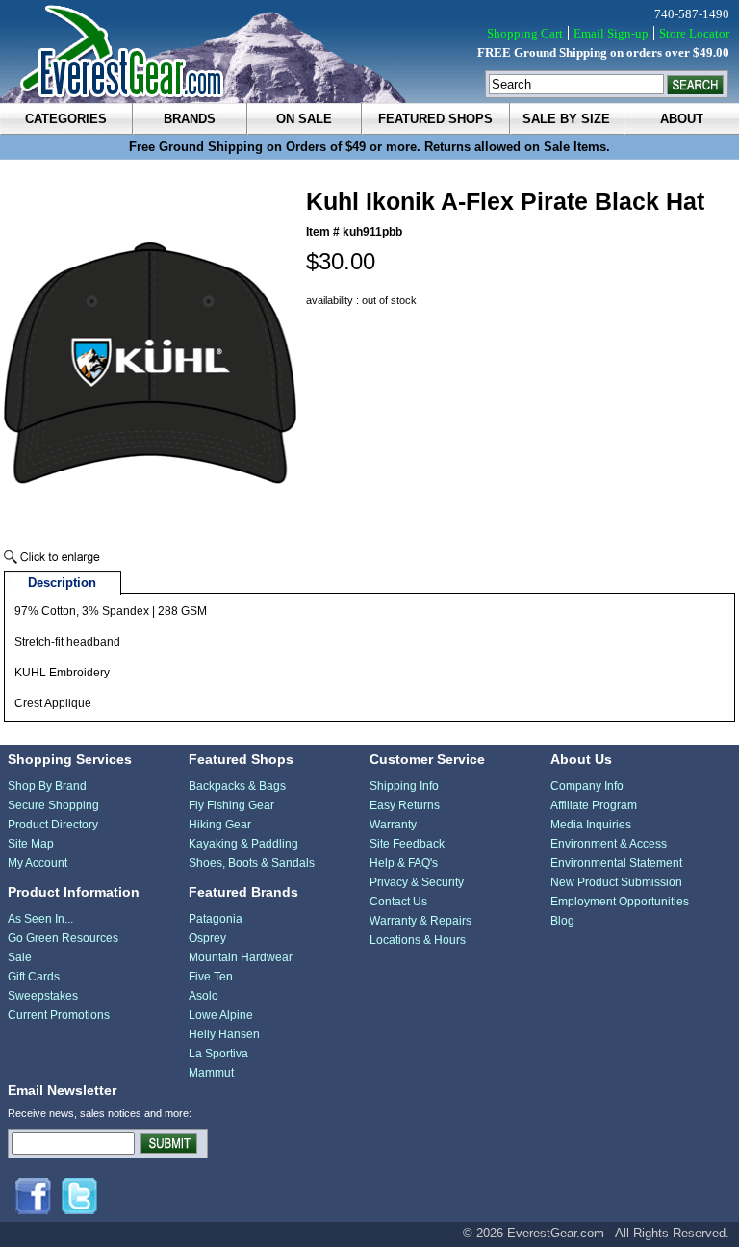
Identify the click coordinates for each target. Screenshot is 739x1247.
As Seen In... (40, 919)
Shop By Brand (47, 786)
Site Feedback (407, 844)
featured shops (435, 119)
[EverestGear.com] (369, 51)
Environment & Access (608, 844)
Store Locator (694, 33)
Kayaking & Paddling (243, 844)
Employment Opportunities (619, 901)
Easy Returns (405, 805)
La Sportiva (218, 1053)
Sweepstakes (43, 996)
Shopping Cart (525, 33)
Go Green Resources (63, 938)
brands (190, 119)
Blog (562, 921)
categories (66, 119)
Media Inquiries (590, 824)
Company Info (587, 786)
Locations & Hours (418, 940)
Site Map (31, 844)
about (681, 119)
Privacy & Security (417, 882)
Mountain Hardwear (241, 957)
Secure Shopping (53, 805)
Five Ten (211, 976)
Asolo (203, 996)
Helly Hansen (224, 1034)
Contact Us (398, 901)
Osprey (207, 938)
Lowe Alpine (221, 1015)
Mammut (211, 1073)
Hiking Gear (220, 824)
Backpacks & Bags (237, 786)
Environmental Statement (616, 863)
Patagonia (215, 919)
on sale (304, 119)
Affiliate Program (593, 805)
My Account (37, 863)
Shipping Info (404, 786)
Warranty (393, 824)
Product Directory (53, 824)
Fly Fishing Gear (231, 805)
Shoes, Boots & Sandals (252, 863)
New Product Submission (616, 882)
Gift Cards (34, 976)
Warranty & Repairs (420, 921)
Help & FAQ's (404, 863)
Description (62, 582)
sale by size (566, 119)
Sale (20, 957)
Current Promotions (59, 1015)
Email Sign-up (611, 33)
